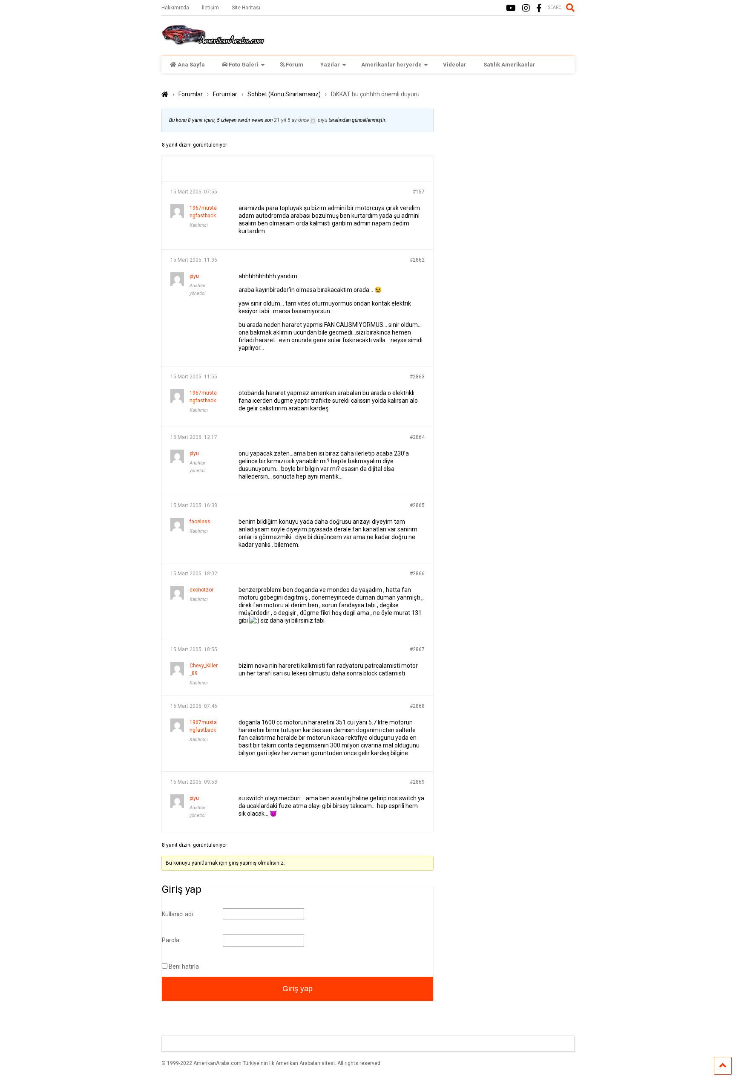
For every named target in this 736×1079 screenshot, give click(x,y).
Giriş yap (297, 988)
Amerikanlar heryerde (391, 64)
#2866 (417, 574)
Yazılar (330, 64)
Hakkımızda (175, 8)
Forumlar (190, 94)
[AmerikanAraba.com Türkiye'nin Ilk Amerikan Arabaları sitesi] (212, 41)
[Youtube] (511, 8)
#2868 (417, 706)
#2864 (417, 437)
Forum (294, 64)
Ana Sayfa (191, 64)
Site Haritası (246, 8)
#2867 (417, 649)
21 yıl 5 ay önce (291, 120)
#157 (419, 192)
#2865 (417, 505)
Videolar (454, 64)
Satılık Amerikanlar (509, 64)
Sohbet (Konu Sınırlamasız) (284, 94)
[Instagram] (526, 8)
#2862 (417, 260)
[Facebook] (539, 8)
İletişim (210, 8)
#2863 (417, 377)
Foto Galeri (244, 64)
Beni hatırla (184, 966)
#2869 (417, 782)
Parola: (171, 940)
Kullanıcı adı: (178, 914)
